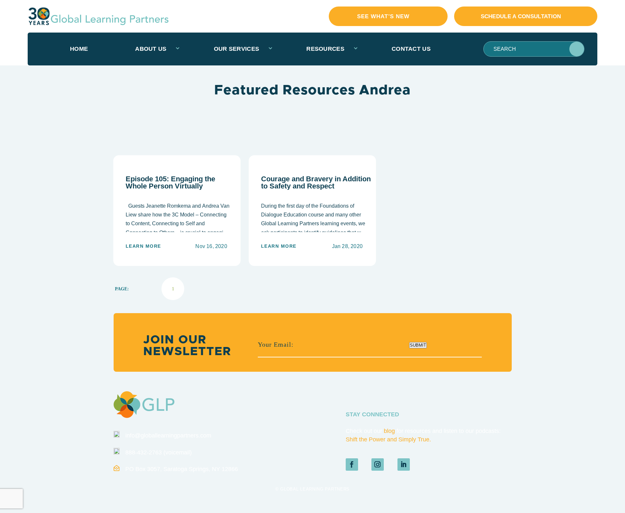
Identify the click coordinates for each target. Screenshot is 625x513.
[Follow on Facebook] (352, 464)
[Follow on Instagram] (377, 464)
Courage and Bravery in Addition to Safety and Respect (316, 182)
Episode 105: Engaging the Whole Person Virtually (170, 182)
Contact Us (411, 49)
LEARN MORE (143, 246)
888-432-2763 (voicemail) (158, 452)
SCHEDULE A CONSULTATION (521, 16)
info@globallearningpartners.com (168, 435)
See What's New (383, 16)
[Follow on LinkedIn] (403, 464)
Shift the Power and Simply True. (388, 439)
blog (389, 431)
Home (79, 49)
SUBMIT (418, 345)
